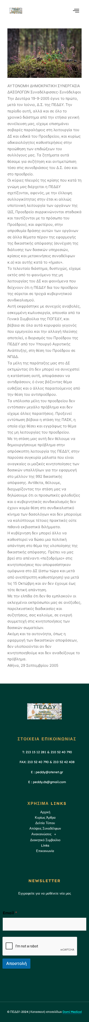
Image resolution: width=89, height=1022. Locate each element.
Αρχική (45, 812)
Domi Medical (72, 1012)
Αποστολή (16, 963)
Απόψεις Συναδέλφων (45, 828)
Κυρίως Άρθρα (45, 817)
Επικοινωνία (45, 851)
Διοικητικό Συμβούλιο (45, 840)
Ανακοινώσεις (41, 834)
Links (45, 845)
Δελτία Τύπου (45, 823)
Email (10, 913)
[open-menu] (76, 10)
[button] (45, 834)
